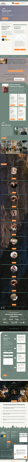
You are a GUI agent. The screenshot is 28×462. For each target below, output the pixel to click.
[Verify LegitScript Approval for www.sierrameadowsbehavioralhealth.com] (3, 39)
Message (5, 357)
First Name (4, 351)
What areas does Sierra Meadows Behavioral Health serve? (14, 422)
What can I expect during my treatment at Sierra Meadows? (14, 416)
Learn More (14, 178)
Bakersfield (2, 450)
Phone (9, 354)
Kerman (11, 450)
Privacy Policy (21, 46)
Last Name (9, 351)
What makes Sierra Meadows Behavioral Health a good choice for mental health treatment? (14, 408)
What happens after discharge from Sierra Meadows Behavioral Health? (14, 419)
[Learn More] (14, 170)
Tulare (12, 451)
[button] (21, 131)
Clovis (5, 450)
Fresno (8, 450)
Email (5, 354)
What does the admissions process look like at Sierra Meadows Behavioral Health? (14, 414)
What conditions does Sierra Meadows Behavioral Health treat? (14, 410)
